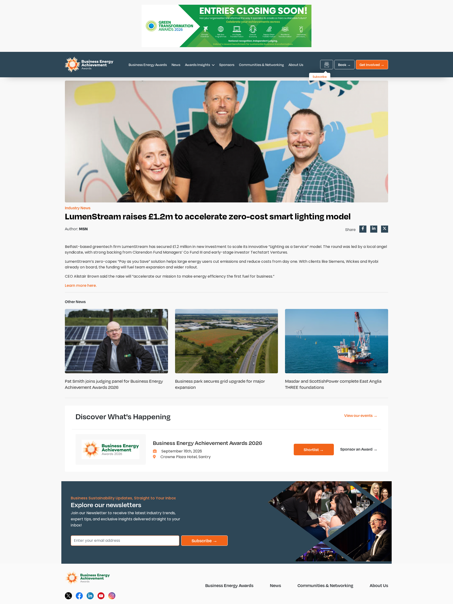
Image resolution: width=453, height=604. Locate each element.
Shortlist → (314, 449)
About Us (296, 64)
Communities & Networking (261, 64)
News (176, 64)
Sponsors (226, 64)
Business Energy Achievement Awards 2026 (207, 443)
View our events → (361, 415)
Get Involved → (372, 64)
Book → (344, 64)
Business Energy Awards (148, 64)
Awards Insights (198, 64)
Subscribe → (204, 540)
